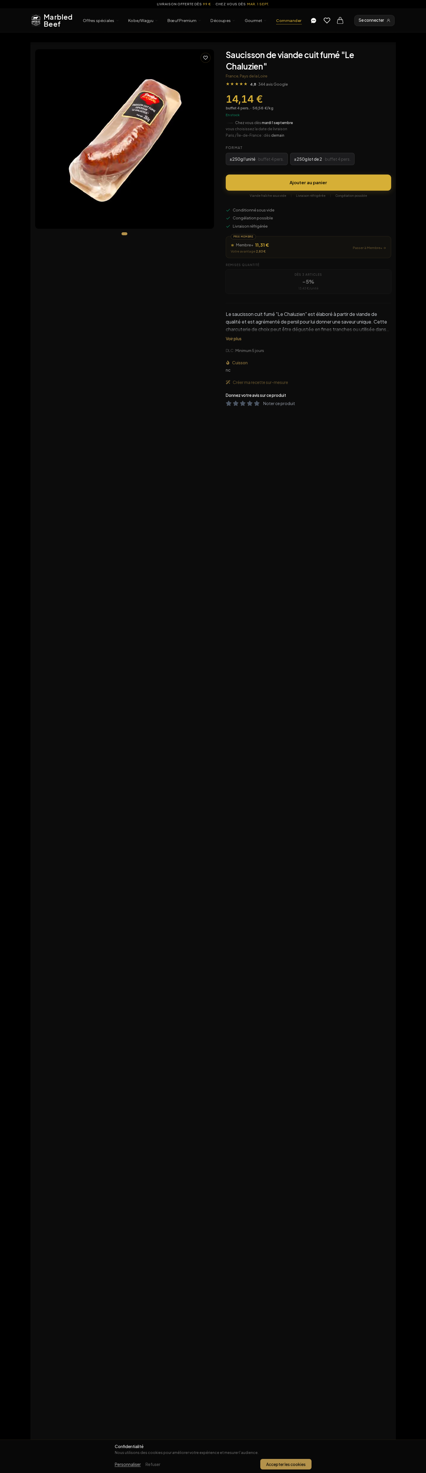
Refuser (153, 1464)
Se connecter (371, 20)
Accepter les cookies (286, 1464)
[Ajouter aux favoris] (206, 58)
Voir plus (234, 338)
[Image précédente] (44, 139)
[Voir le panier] (340, 20)
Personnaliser (128, 1464)
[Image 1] (124, 233)
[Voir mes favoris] (327, 20)
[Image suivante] (205, 139)
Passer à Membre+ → (369, 248)
